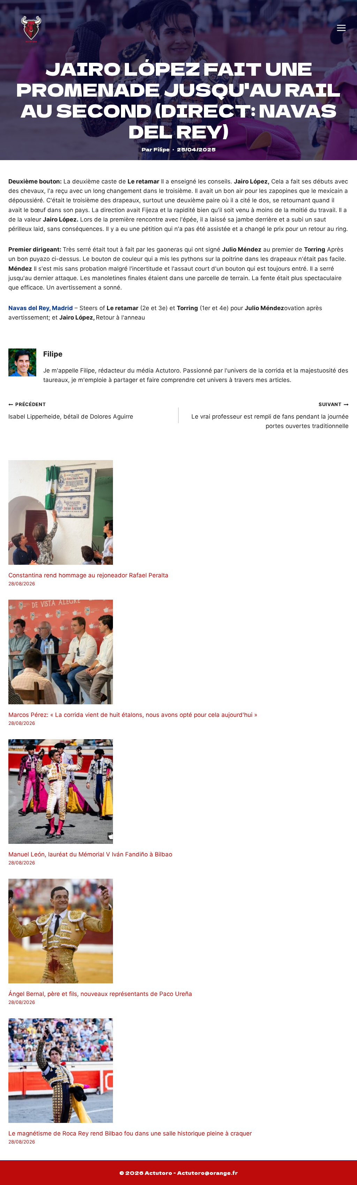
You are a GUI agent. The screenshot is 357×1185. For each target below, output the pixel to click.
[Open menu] (341, 28)
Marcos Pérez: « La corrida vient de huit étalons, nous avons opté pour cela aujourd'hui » (132, 714)
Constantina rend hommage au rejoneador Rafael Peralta (88, 575)
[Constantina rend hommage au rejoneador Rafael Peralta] (178, 512)
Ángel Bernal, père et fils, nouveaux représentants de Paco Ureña (100, 993)
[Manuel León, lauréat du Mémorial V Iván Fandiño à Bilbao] (178, 791)
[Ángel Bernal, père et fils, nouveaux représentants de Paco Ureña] (178, 931)
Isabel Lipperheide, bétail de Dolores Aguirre (70, 411)
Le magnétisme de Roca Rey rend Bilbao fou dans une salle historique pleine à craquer (130, 1133)
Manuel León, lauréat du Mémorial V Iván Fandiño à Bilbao (90, 854)
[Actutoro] (31, 27)
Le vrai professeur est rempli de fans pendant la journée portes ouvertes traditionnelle (270, 415)
